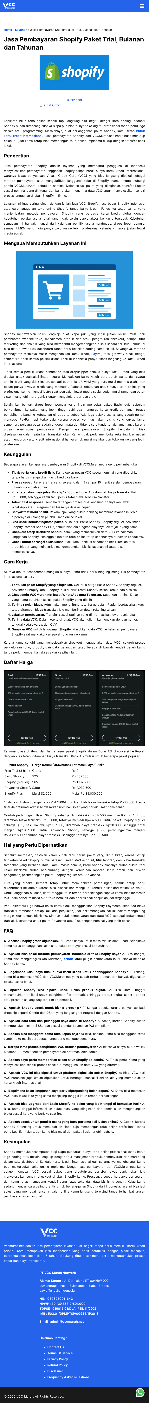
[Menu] (142, 6)
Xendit (68, 959)
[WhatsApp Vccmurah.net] (140, 1396)
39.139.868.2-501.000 (69, 1304)
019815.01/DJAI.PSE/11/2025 (74, 1308)
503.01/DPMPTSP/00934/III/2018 (73, 1313)
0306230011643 (60, 1299)
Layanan (21, 30)
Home (8, 30)
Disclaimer (55, 1371)
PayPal (96, 354)
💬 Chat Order (50, 105)
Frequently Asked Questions (68, 1377)
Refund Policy (57, 1365)
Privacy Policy (57, 1359)
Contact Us (55, 1347)
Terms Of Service (60, 1353)
